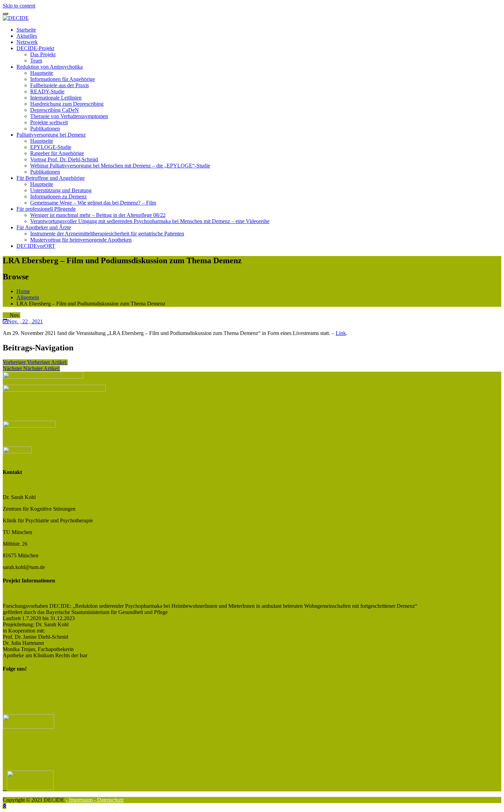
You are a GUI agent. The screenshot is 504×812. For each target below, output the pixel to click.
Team (36, 60)
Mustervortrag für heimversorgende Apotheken (81, 240)
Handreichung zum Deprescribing (67, 104)
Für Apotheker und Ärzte (43, 227)
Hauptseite (41, 73)
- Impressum (80, 800)
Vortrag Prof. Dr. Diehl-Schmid (64, 159)
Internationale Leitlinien (56, 98)
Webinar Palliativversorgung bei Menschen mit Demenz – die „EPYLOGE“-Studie (120, 166)
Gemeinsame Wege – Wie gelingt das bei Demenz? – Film (93, 203)
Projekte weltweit (49, 122)
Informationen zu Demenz (58, 196)
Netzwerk (27, 42)
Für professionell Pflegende (46, 209)
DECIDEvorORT (35, 246)
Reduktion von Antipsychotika (49, 67)
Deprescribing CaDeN (54, 110)
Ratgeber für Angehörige (57, 153)
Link (341, 333)
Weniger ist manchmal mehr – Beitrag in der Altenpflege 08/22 (98, 215)
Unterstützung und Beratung (61, 190)
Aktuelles (26, 36)
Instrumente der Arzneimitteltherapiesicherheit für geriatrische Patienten (107, 233)
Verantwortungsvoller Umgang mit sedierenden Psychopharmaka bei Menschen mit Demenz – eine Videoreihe (149, 221)
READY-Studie (47, 91)
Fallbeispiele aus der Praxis (59, 85)
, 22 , (25, 321)
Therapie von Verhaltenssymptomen (69, 116)
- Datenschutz (109, 800)
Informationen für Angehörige (62, 79)
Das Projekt (43, 54)
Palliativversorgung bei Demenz (51, 135)
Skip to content (19, 6)
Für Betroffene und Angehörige (50, 178)
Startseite (26, 30)
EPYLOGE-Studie (50, 147)
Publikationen (45, 128)
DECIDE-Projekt (35, 48)
